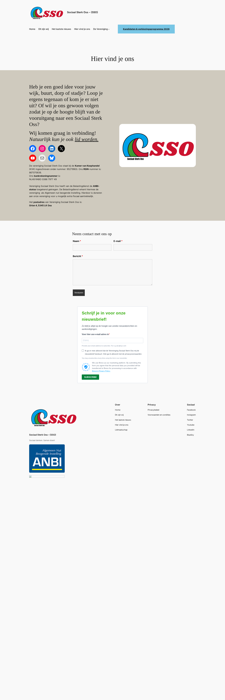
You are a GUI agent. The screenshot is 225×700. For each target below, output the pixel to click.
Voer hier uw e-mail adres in (95, 334)
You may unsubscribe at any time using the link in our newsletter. (104, 358)
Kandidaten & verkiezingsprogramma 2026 (146, 29)
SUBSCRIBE (90, 377)
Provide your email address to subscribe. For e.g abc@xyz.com (104, 346)
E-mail (118, 241)
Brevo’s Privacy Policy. (101, 371)
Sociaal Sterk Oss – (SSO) (82, 12)
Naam (77, 241)
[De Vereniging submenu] (109, 29)
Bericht (78, 256)
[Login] (114, 29)
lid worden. (86, 139)
